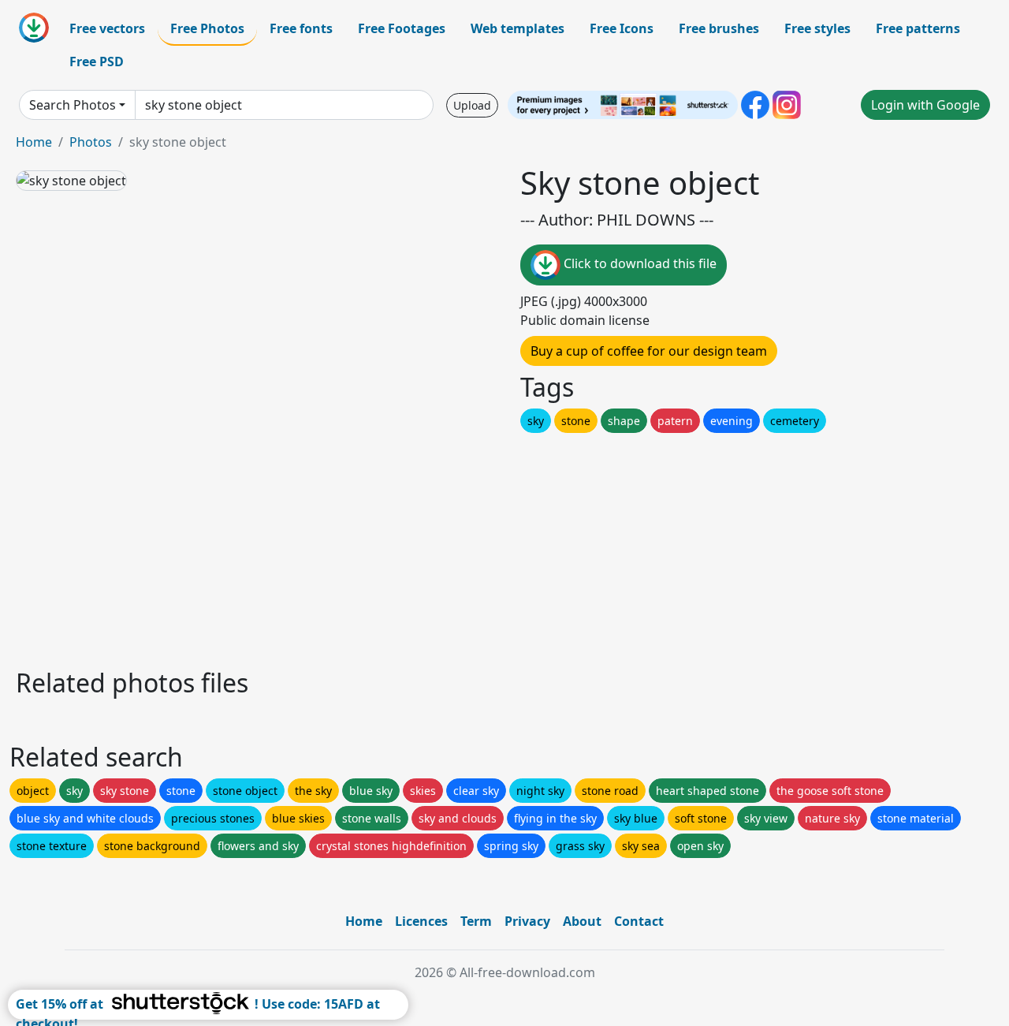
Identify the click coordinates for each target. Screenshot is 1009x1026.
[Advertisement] (487, 546)
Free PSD (96, 61)
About (582, 921)
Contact (639, 921)
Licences (421, 921)
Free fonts (301, 28)
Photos (90, 142)
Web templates (517, 28)
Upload (472, 105)
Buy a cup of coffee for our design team (649, 351)
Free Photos (207, 28)
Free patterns (918, 28)
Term (476, 921)
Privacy (527, 921)
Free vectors (107, 28)
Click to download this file (638, 263)
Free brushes (719, 28)
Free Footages (401, 28)
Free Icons (621, 28)
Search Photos (72, 105)
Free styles (817, 28)
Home (34, 142)
